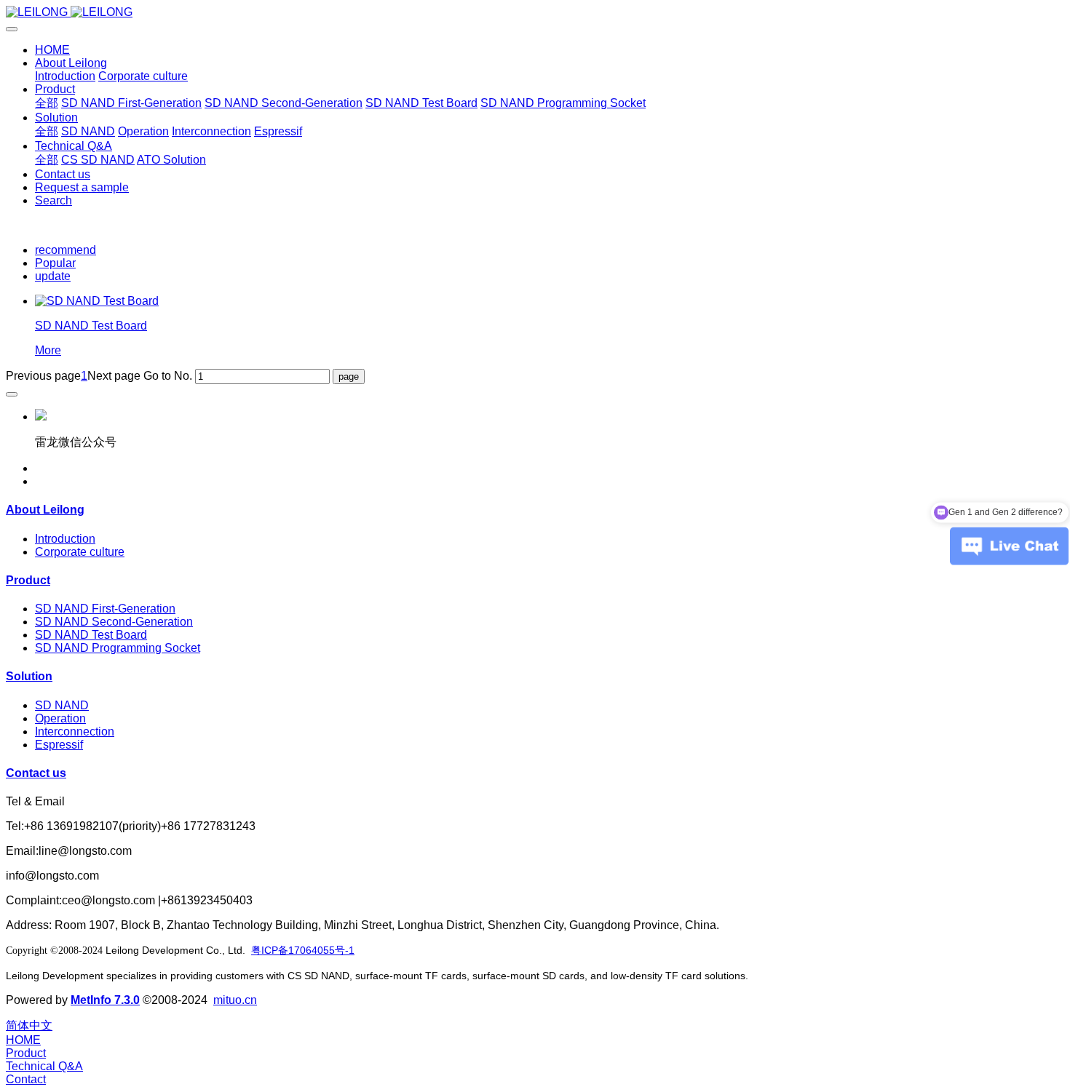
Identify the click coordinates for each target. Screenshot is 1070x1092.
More (48, 350)
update (53, 276)
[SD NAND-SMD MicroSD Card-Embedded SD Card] (535, 12)
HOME (52, 50)
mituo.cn (235, 1000)
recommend (65, 250)
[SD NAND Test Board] (97, 301)
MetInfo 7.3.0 (105, 1000)
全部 (46, 103)
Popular (55, 263)
